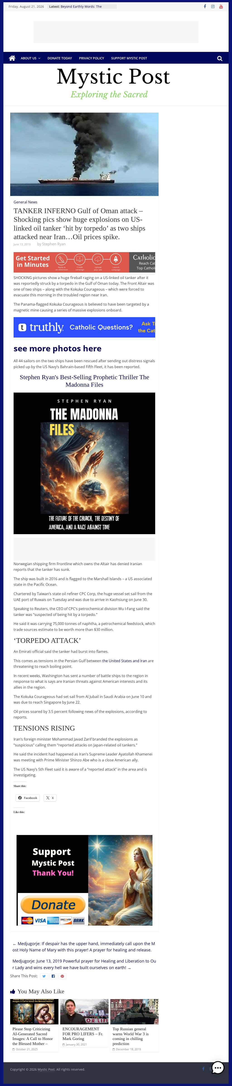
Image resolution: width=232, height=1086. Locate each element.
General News (25, 202)
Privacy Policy (91, 58)
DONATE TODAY (60, 58)
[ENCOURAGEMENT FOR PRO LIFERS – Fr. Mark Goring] (84, 1001)
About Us (28, 58)
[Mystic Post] (12, 58)
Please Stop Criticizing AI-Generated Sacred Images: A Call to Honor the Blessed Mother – (32, 1036)
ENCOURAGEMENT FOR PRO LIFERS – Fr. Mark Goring (83, 1034)
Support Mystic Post (129, 58)
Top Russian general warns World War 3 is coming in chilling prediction (131, 1036)
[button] (218, 1070)
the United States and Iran (124, 660)
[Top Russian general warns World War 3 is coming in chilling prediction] (134, 1001)
